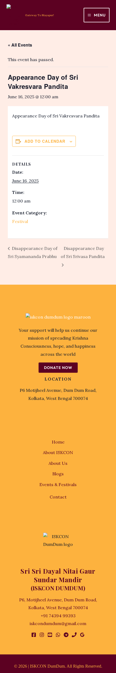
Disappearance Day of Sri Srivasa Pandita (83, 252)
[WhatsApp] (58, 634)
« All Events (20, 45)
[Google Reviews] (82, 634)
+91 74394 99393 (58, 615)
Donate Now (58, 367)
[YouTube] (49, 634)
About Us (58, 463)
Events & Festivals (58, 484)
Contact (58, 497)
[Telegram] (66, 634)
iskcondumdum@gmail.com (58, 623)
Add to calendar (45, 141)
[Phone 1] (74, 634)
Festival (20, 221)
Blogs (58, 473)
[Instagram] (41, 634)
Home (58, 442)
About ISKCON (58, 452)
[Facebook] (33, 634)
